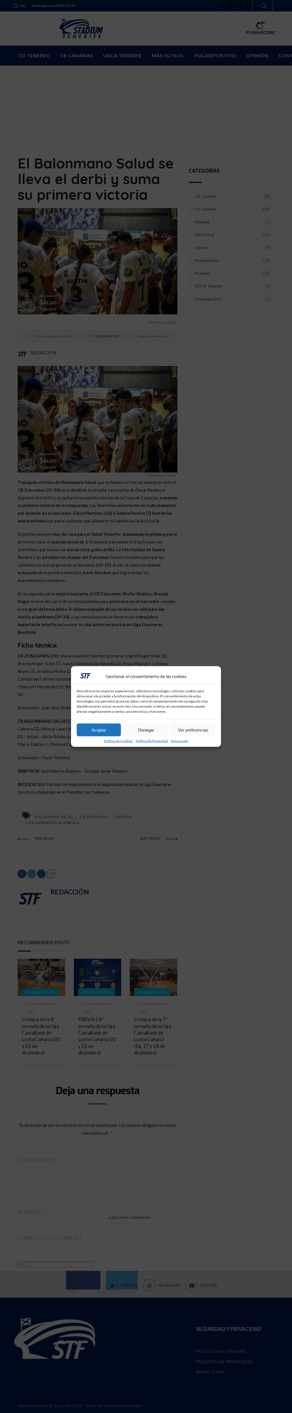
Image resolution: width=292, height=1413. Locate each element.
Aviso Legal (179, 741)
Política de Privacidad (152, 741)
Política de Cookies (118, 741)
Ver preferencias (193, 729)
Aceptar (99, 729)
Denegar (146, 729)
